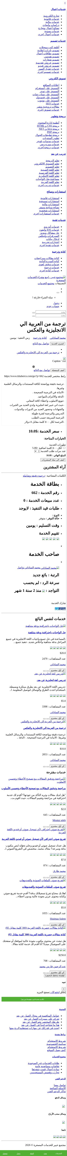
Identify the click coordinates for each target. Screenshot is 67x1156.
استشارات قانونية (49, 198)
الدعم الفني (60, 1078)
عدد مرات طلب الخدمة (53, 451)
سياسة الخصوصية (56, 1044)
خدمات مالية (52, 22)
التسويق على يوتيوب (48, 100)
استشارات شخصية (49, 210)
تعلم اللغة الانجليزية (49, 176)
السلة (32, 1153)
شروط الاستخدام (56, 1041)
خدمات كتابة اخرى (49, 270)
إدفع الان (55, 992)
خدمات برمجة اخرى (48, 147)
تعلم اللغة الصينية (50, 169)
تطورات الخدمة (57, 444)
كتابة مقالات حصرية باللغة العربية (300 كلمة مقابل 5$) (37, 934)
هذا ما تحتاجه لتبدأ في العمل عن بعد (40, 1025)
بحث (45, 1153)
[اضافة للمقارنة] (44, 670)
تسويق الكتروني (57, 78)
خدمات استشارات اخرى (46, 213)
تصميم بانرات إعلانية (48, 50)
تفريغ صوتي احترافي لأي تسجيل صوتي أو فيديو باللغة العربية (34, 839)
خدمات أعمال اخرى (48, 34)
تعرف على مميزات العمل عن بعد (41, 1018)
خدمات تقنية (59, 220)
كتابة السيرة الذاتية (49, 261)
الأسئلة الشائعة (58, 1088)
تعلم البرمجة (52, 160)
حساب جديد (53, 306)
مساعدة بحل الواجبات (47, 179)
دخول (56, 303)
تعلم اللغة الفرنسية (49, 172)
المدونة (62, 1009)
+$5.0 (35, 448)
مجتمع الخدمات (59, 1056)
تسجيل (5, 1153)
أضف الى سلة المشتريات (53, 460)
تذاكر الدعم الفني (56, 1091)
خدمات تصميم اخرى (48, 72)
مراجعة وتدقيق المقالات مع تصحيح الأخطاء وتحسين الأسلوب (33, 788)
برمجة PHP (53, 132)
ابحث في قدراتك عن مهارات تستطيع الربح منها (34, 1028)
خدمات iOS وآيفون (49, 229)
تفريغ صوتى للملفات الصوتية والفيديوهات (44, 886)
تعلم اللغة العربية (50, 182)
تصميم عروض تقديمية (47, 62)
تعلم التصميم (52, 166)
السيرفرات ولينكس (48, 236)
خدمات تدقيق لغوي (49, 264)
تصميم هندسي (51, 56)
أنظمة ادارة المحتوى (48, 122)
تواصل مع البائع (41, 343)
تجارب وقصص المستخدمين (44, 1072)
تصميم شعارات (51, 59)
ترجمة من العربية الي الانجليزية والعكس (38, 352)
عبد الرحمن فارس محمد (53, 966)
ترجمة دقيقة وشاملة (34, 475)
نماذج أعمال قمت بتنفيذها (45, 1069)
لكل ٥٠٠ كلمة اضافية (50, 448)
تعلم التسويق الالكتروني (46, 163)
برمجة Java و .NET (49, 129)
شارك (62, 608)
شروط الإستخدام (56, 1047)
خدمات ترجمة (51, 267)
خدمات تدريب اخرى (48, 185)
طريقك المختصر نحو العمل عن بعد (41, 1022)
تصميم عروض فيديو (48, 65)
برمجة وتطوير (58, 116)
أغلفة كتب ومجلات (49, 47)
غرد (57, 608)
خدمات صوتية (51, 31)
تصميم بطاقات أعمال (47, 53)
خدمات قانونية (51, 19)
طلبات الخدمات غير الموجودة (43, 1063)
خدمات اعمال (58, 9)
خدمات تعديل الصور (48, 68)
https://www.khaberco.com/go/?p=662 (24, 376)
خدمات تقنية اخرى (49, 245)
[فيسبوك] (64, 1136)
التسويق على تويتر (49, 91)
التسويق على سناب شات (46, 94)
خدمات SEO (52, 103)
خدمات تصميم (58, 40)
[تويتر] (60, 1136)
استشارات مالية (50, 204)
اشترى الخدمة (57, 343)
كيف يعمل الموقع (56, 1050)
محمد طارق (59, 871)
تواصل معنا (60, 1085)
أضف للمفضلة (58, 370)
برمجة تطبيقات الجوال (47, 135)
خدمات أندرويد (51, 226)
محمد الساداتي (57, 337)
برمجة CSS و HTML (48, 125)
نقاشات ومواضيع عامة (47, 1066)
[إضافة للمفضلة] (47, 670)
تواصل (20, 567)
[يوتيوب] (57, 1136)
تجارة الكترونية (51, 15)
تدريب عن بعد (58, 153)
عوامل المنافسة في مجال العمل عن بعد (37, 1015)
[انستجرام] (54, 1136)
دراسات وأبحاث (51, 25)
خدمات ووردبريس (49, 144)
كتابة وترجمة (59, 251)
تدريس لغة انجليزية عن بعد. (51, 680)
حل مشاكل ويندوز (49, 232)
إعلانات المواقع (51, 85)
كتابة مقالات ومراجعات (46, 258)
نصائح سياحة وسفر (49, 207)
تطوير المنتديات (51, 138)
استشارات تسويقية (49, 201)
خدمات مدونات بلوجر (47, 141)
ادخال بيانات (52, 239)
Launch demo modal (54, 975)
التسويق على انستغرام (47, 88)
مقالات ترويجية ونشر (48, 106)
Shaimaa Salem (58, 918)
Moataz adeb (59, 820)
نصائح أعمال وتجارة (48, 28)
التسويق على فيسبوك (47, 97)
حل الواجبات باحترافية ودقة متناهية (47, 632)
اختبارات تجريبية (50, 242)
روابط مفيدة (60, 1034)
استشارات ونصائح (56, 191)
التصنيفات (58, 1153)
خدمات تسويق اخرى (48, 109)
